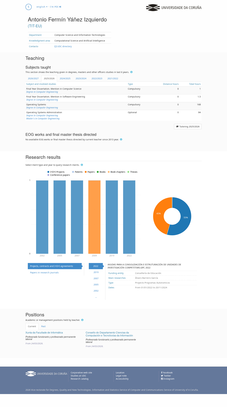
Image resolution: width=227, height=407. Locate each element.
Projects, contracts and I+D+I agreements (51, 266)
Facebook (167, 372)
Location (120, 372)
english (41, 6)
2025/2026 (49, 78)
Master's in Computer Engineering (42, 118)
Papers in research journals (44, 272)
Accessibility (122, 378)
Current (32, 326)
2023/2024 (81, 78)
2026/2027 (33, 78)
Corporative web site (81, 372)
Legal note (121, 375)
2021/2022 (112, 78)
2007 (96, 278)
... (96, 296)
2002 (96, 290)
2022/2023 (97, 78)
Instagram (168, 378)
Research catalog (79, 378)
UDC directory (64, 46)
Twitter (167, 375)
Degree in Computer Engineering (42, 91)
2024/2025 (65, 78)
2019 (96, 272)
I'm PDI (54, 6)
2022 (95, 266)
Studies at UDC (78, 375)
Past (43, 326)
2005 (96, 284)
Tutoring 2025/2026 (189, 126)
